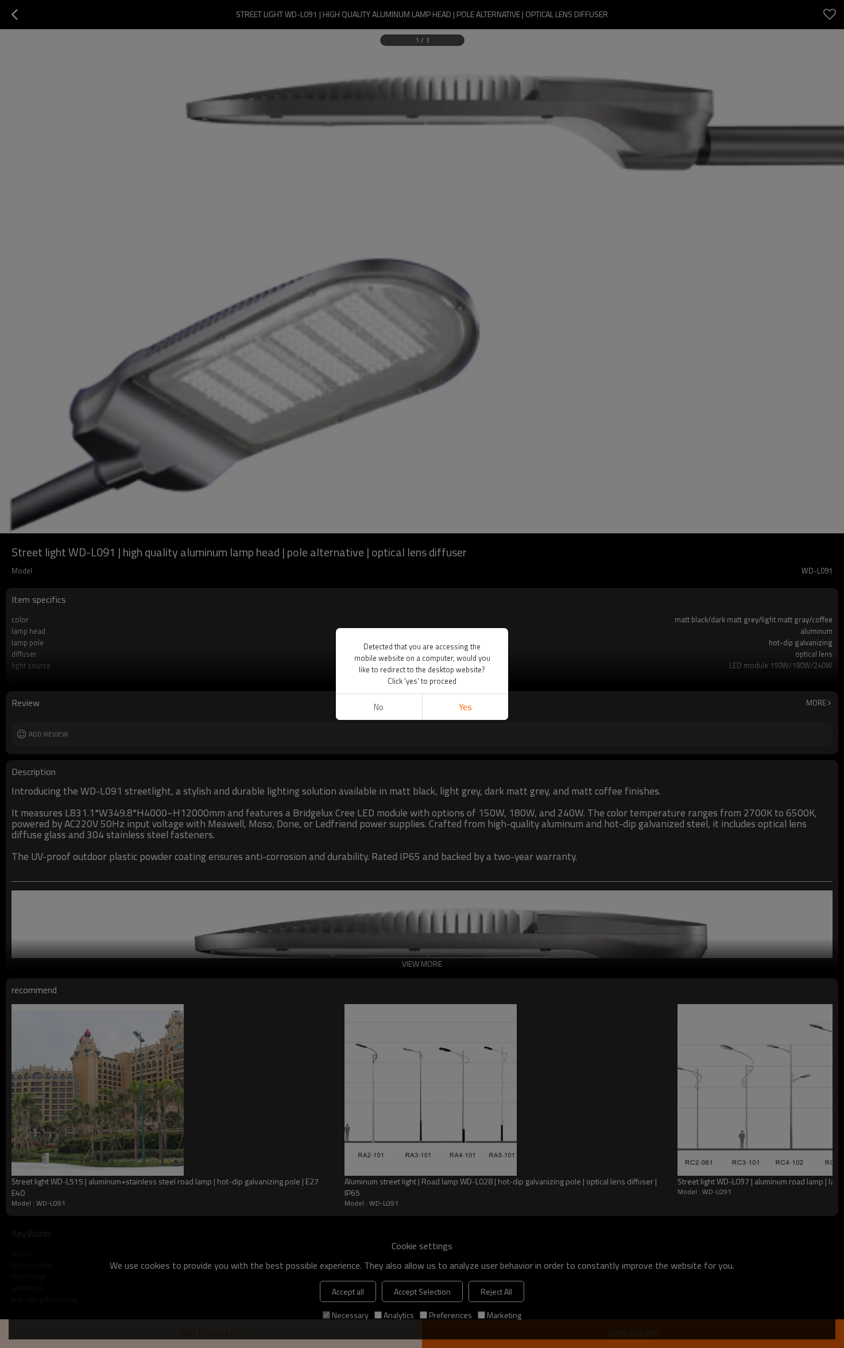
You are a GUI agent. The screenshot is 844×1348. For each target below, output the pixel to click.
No (379, 707)
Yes (465, 707)
